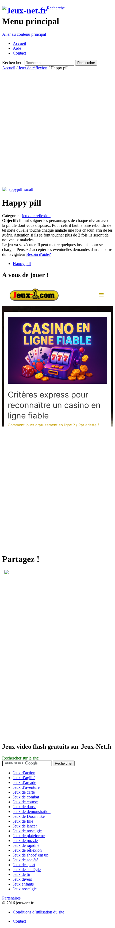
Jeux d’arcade (24, 782)
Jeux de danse (24, 806)
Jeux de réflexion (32, 68)
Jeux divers (22, 879)
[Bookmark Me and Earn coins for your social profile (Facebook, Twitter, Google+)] (6, 573)
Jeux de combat (26, 797)
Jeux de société (25, 860)
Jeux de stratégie (27, 869)
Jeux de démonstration (32, 811)
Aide (17, 48)
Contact (19, 53)
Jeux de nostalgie (27, 831)
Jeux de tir (21, 874)
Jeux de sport (24, 864)
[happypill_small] (17, 189)
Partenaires (11, 898)
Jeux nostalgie (25, 889)
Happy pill (22, 263)
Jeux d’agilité (24, 777)
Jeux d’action (24, 773)
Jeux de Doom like (29, 816)
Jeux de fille (23, 821)
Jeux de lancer (25, 826)
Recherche (56, 8)
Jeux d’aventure (26, 787)
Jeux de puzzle (25, 840)
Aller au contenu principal (24, 34)
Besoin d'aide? (38, 254)
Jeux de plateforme (29, 835)
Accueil (19, 43)
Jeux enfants (23, 884)
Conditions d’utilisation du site (38, 912)
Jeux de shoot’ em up (30, 855)
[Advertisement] (57, 128)
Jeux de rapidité (26, 845)
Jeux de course (25, 802)
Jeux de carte (24, 792)
